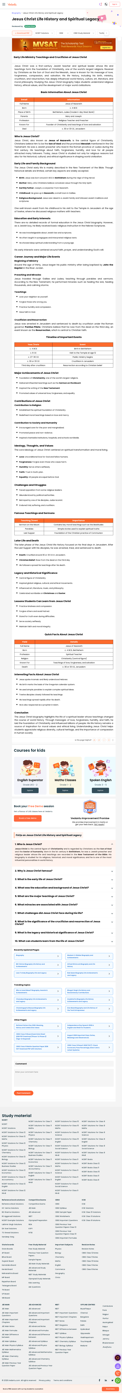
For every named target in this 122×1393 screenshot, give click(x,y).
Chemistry (59, 1257)
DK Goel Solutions (9, 1228)
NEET (31, 1216)
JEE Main (32, 1208)
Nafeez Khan (30, 26)
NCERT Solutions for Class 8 (93, 1121)
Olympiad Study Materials (40, 1279)
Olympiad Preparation (38, 1220)
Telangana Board (9, 1285)
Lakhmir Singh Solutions (12, 1224)
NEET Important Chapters (66, 1317)
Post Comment (23, 1093)
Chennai (84, 1313)
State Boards (7, 1249)
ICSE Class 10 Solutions (91, 1212)
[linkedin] (106, 1380)
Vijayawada (85, 1333)
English (58, 1265)
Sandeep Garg (8, 1237)
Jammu (106, 1339)
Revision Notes (88, 1249)
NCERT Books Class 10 (91, 1171)
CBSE (61, 33)
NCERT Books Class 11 (90, 1167)
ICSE (83, 1204)
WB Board (6, 1298)
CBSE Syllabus (61, 1208)
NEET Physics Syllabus (64, 1337)
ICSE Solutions (88, 1208)
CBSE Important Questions (66, 1220)
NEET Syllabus (60, 1333)
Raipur (105, 1326)
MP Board (6, 1277)
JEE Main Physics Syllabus (12, 1345)
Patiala (83, 1321)
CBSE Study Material (82, 33)
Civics (57, 1277)
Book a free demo (27, 818)
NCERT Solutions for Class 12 (13, 1132)
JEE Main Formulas (9, 1330)
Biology (58, 1253)
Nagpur (106, 1314)
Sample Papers (35, 1259)
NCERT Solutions (42, 33)
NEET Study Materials (37, 1274)
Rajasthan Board (9, 1281)
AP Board (5, 1253)
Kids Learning (34, 1283)
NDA (30, 1224)
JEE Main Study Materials (39, 1263)
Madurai (83, 1345)
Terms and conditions (62, 1380)
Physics (58, 1249)
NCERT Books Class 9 (90, 1176)
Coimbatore (108, 1306)
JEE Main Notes (8, 1326)
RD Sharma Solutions (11, 1212)
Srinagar (106, 1335)
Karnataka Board (9, 1265)
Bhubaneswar (108, 1343)
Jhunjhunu (107, 1347)
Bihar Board (6, 1257)
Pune (105, 1310)
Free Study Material (37, 1249)
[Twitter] (112, 1380)
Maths (57, 1261)
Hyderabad (85, 1329)
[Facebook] (99, 1380)
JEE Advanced (34, 1212)
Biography (16, 13)
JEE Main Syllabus (9, 1341)
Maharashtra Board (10, 1273)
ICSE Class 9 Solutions (91, 1216)
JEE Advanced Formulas (39, 1330)
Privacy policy (45, 1380)
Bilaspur (106, 1330)
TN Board (6, 1290)
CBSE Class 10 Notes (90, 1261)
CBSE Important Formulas (66, 1238)
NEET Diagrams (61, 1325)
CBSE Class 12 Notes (90, 1253)
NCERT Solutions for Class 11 (40, 1121)
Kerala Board (7, 1269)
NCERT (4, 1124)
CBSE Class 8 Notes (90, 1269)
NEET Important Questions (66, 1313)
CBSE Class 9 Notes (90, 1265)
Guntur (106, 1318)
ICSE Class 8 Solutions (91, 1220)
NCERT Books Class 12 (91, 1163)
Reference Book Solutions (13, 1204)
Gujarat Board (8, 1261)
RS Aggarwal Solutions (11, 1216)
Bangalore (84, 1317)
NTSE (31, 1232)
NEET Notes (59, 1321)
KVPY (31, 1228)
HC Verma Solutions (10, 1208)
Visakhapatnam (87, 1337)
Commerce (60, 1269)
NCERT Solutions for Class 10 (67, 1121)
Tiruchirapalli (85, 1341)
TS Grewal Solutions (10, 1232)
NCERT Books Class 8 (90, 1180)
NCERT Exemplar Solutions (13, 1220)
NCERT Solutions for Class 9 (66, 1159)
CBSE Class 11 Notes (90, 1257)
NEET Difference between (66, 1329)
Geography (60, 1273)
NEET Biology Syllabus (64, 1345)
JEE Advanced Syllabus (38, 1341)
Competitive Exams (37, 1204)
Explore (30, 790)
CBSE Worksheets (62, 1216)
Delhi (82, 1325)
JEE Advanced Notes (37, 1326)
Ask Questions (35, 1287)
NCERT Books (87, 1159)
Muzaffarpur (85, 1309)
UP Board (5, 1294)
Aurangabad (108, 1322)
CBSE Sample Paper (63, 1212)
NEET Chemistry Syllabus (65, 1341)
